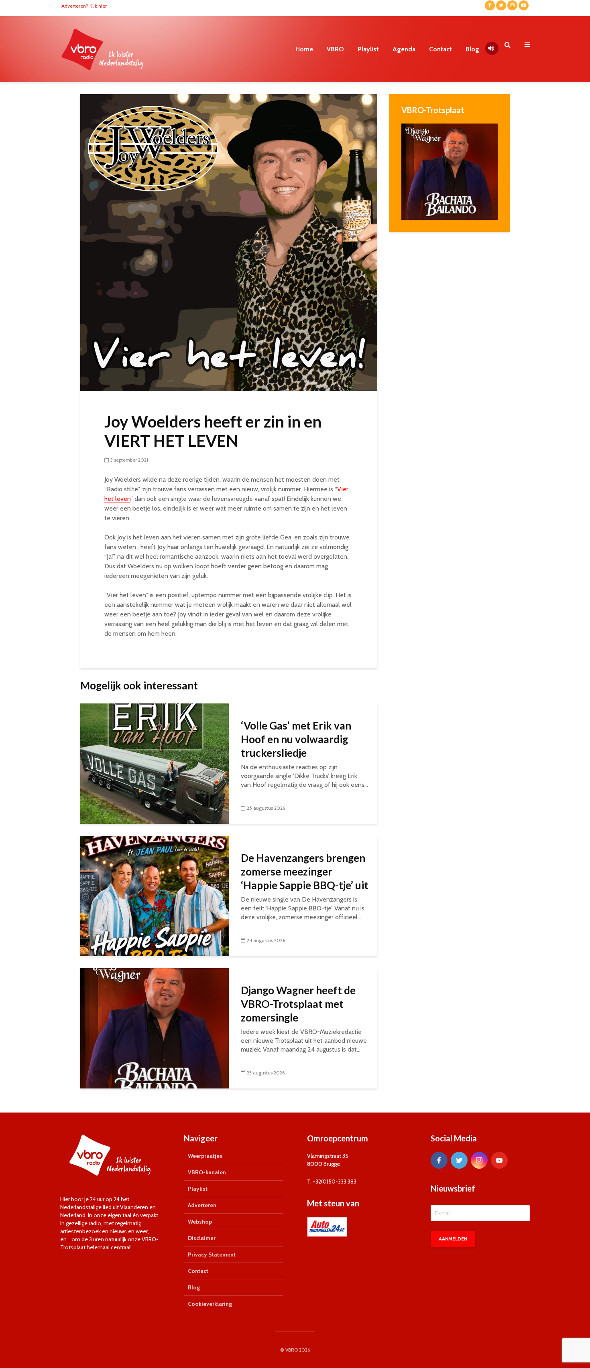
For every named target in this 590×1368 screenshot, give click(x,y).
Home (304, 49)
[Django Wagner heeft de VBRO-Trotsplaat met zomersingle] (154, 1028)
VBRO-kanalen (207, 1172)
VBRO (335, 49)
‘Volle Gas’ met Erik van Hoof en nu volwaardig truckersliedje (296, 739)
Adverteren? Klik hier (84, 6)
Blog (472, 49)
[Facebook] (439, 1160)
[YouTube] (499, 1160)
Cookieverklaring (210, 1303)
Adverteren (202, 1205)
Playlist (368, 49)
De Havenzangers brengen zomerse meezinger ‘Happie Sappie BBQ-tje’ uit (304, 871)
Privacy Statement (212, 1254)
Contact (440, 49)
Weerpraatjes (205, 1155)
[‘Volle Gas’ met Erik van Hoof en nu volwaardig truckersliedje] (154, 763)
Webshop (200, 1221)
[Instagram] (479, 1160)
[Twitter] (459, 1160)
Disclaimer (202, 1238)
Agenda (404, 49)
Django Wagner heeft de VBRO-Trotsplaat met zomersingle (298, 1004)
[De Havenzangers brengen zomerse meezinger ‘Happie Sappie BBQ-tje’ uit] (154, 895)
